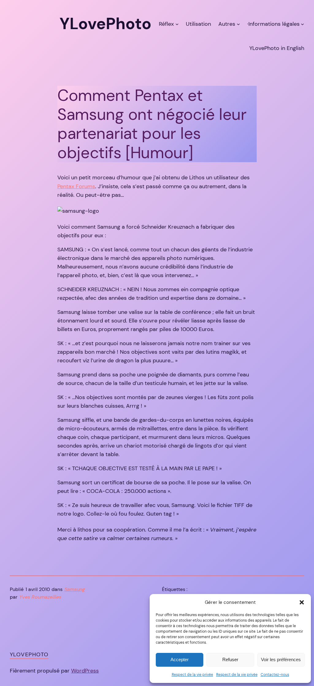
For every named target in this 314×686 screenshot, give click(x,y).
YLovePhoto (29, 654)
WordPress (85, 670)
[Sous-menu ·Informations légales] (302, 23)
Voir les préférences (281, 659)
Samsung (74, 589)
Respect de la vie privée (192, 674)
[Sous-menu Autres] (238, 23)
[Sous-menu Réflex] (177, 23)
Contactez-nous (275, 674)
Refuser (230, 659)
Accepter (179, 659)
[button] (302, 602)
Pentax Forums (76, 186)
